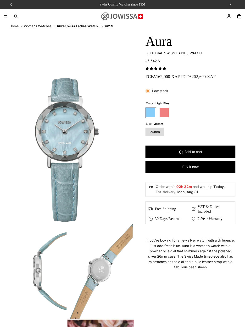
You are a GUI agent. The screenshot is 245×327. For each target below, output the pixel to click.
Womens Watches (37, 26)
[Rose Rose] (164, 112)
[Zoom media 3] (100, 271)
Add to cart (193, 152)
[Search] (16, 16)
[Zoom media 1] (67, 125)
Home (14, 26)
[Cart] (239, 16)
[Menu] (5, 16)
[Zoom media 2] (33, 271)
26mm (155, 132)
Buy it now (190, 167)
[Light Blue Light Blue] (150, 112)
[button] (155, 68)
